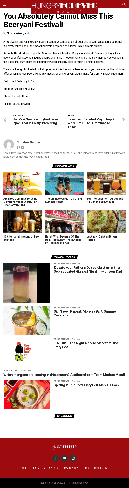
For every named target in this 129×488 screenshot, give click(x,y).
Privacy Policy (70, 468)
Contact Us (38, 468)
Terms (85, 468)
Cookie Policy (100, 468)
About (25, 468)
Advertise (54, 468)
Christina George (16, 33)
